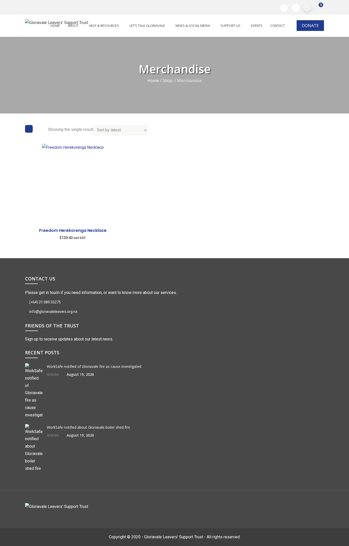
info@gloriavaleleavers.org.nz (53, 312)
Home (153, 80)
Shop (167, 80)
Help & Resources (104, 25)
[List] (40, 129)
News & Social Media (193, 25)
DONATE (310, 25)
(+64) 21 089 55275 (45, 302)
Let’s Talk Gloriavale (147, 25)
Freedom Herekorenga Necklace (73, 230)
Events (257, 25)
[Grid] (29, 129)
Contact (277, 25)
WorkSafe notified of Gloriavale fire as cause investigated (94, 366)
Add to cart (27, 205)
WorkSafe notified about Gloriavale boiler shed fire (88, 427)
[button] (317, 7)
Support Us (230, 25)
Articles (53, 374)
